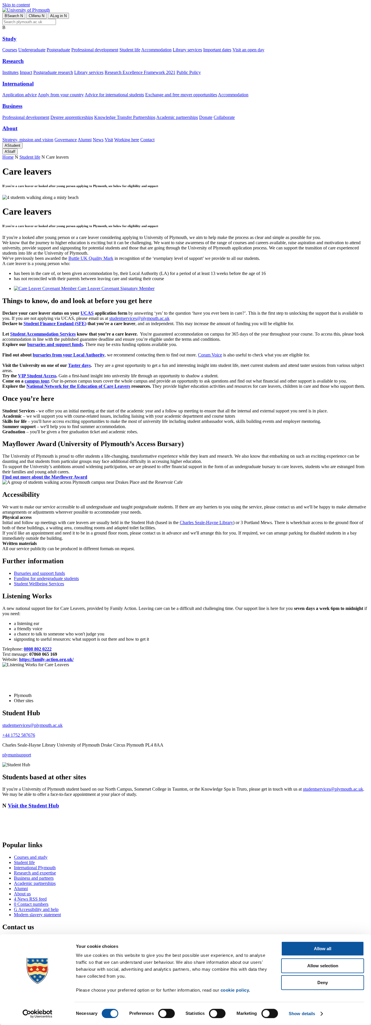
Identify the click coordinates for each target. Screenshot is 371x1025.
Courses (9, 49)
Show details (302, 1013)
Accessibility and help (36, 909)
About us (22, 893)
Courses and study (31, 857)
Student (12, 145)
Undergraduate (32, 49)
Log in (58, 16)
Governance (65, 139)
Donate (205, 117)
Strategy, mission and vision (27, 139)
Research (13, 61)
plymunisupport (16, 754)
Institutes (10, 72)
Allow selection (322, 965)
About (9, 128)
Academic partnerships (177, 117)
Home (8, 157)
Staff (10, 151)
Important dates (217, 49)
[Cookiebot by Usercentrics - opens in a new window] (37, 1013)
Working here (126, 139)
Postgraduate (58, 49)
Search (14, 16)
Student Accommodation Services (43, 334)
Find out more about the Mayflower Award (44, 477)
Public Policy (189, 72)
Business (12, 106)
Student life (129, 49)
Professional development (94, 49)
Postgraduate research (53, 72)
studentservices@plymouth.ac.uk (139, 318)
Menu (36, 16)
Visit (109, 139)
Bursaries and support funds (39, 573)
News (98, 139)
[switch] (166, 1013)
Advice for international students (114, 94)
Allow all (322, 948)
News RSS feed (30, 899)
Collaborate (224, 117)
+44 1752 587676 (18, 735)
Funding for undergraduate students (46, 578)
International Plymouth (35, 867)
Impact (26, 72)
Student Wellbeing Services (39, 583)
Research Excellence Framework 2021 (140, 72)
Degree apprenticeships (71, 117)
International (18, 84)
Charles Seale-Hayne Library (206, 522)
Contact (147, 139)
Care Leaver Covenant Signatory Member (115, 288)
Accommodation (156, 49)
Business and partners (34, 878)
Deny (322, 982)
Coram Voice (210, 354)
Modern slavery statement (37, 914)
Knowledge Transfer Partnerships (124, 117)
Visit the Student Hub (33, 806)
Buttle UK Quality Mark (90, 258)
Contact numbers (31, 904)
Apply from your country (61, 94)
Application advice (19, 94)
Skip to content (16, 4)
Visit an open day (248, 49)
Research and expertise (35, 872)
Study (9, 39)
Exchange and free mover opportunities (181, 94)
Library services (187, 49)
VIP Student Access (37, 375)
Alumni (85, 139)
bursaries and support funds (55, 344)
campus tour (37, 381)
